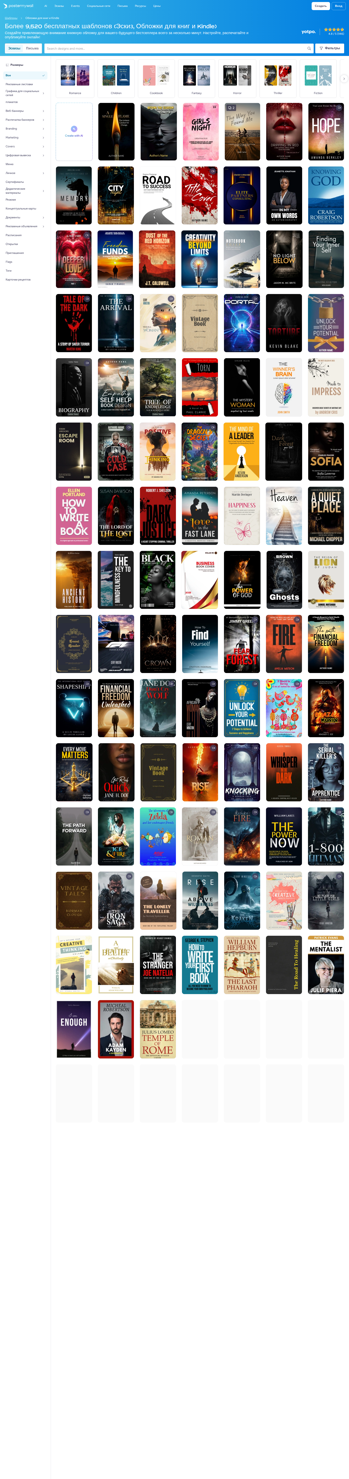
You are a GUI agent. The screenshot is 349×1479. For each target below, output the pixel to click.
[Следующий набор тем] (344, 79)
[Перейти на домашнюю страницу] (16, 6)
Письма (32, 48)
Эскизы (14, 48)
